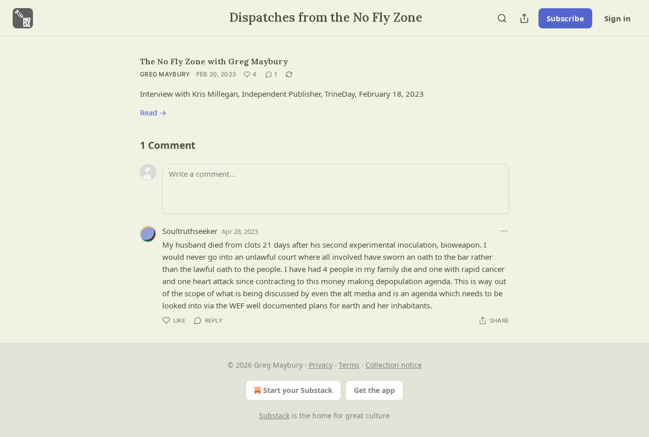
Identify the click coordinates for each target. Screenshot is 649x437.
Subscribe (565, 18)
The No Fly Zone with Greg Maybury (214, 61)
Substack (274, 415)
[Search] (502, 18)
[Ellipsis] (504, 231)
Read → (153, 112)
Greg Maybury (165, 74)
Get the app (374, 390)
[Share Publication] (524, 18)
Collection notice (394, 365)
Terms (349, 365)
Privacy (321, 365)
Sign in (617, 18)
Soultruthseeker (190, 231)
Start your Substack (298, 390)
